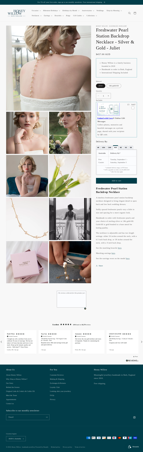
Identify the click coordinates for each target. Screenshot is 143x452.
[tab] (98, 147)
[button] (36, 10)
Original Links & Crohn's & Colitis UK (20, 391)
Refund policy (55, 447)
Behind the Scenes (13, 387)
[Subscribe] (46, 417)
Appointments (11, 399)
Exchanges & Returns (58, 383)
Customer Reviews (57, 375)
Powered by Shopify (41, 447)
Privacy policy (67, 447)
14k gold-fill (114, 86)
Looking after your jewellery (60, 391)
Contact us (10, 403)
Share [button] (101, 266)
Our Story (9, 383)
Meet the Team (11, 395)
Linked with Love (105, 118)
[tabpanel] (116, 162)
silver (101, 86)
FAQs (52, 395)
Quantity (99, 91)
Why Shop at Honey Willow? (16, 379)
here (120, 248)
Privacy (52, 399)
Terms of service (80, 447)
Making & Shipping (57, 379)
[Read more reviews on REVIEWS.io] (132, 361)
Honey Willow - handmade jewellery (23, 447)
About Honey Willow (14, 375)
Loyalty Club (55, 387)
